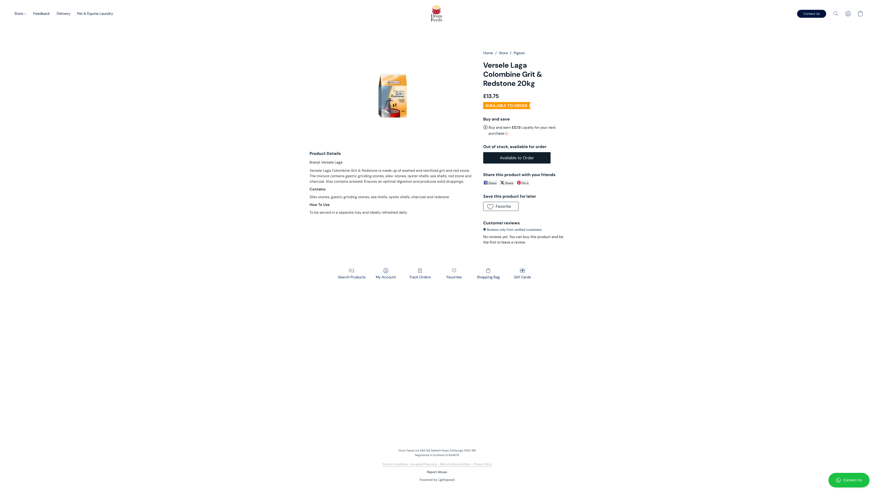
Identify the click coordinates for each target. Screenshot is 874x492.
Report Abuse (437, 472)
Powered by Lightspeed (437, 480)
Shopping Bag (488, 277)
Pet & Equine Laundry (95, 13)
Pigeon (519, 53)
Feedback (41, 13)
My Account (386, 277)
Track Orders (420, 277)
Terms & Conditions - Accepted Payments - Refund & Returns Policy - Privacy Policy (437, 464)
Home (488, 53)
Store (19, 13)
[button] (848, 480)
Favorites (454, 277)
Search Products (352, 277)
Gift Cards (522, 277)
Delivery (63, 13)
